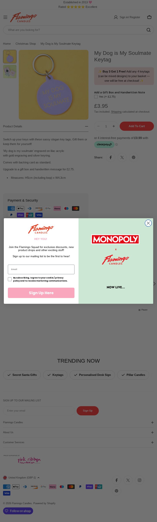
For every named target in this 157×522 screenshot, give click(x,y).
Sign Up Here (41, 293)
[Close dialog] (148, 223)
